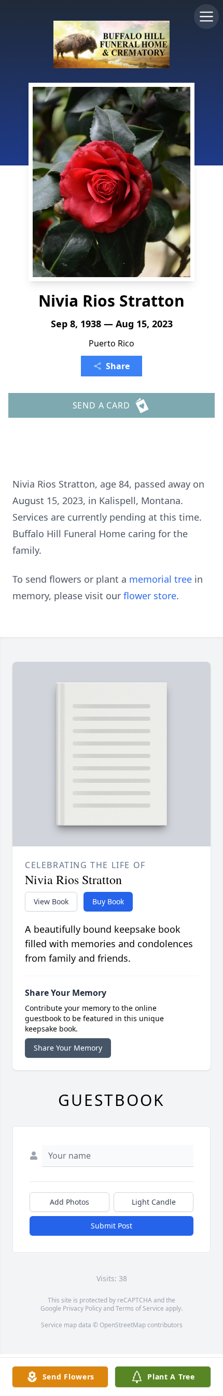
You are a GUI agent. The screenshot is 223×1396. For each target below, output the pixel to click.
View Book (51, 901)
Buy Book (108, 901)
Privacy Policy (82, 1308)
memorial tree (160, 579)
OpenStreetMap (123, 1325)
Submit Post (111, 1226)
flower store (149, 595)
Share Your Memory (68, 1048)
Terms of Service (140, 1308)
